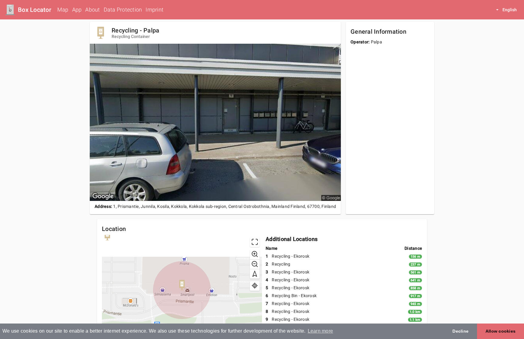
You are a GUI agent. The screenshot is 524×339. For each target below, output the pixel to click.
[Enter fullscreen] (255, 242)
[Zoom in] (255, 254)
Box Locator (34, 9)
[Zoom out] (255, 264)
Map (63, 9)
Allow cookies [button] (500, 331)
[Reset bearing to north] (255, 274)
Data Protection (123, 9)
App (77, 9)
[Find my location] (255, 286)
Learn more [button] (320, 331)
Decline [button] (460, 331)
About (92, 9)
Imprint (154, 9)
